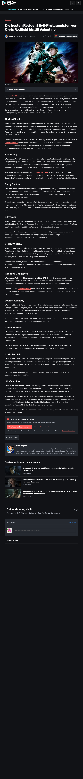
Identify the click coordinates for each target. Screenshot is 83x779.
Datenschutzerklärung (68, 431)
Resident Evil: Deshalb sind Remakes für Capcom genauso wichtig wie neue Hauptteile (49, 481)
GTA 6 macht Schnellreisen (28, 9)
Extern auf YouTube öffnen (43, 427)
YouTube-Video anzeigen (19, 427)
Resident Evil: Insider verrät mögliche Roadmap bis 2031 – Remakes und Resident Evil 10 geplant (50, 492)
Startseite (8, 20)
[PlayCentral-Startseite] (9, 3)
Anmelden (72, 522)
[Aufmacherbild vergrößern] (41, 62)
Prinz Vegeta (21, 446)
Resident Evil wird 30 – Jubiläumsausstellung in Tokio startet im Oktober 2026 (48, 469)
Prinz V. (12, 36)
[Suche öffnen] (72, 3)
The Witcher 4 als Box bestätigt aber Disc (57, 9)
